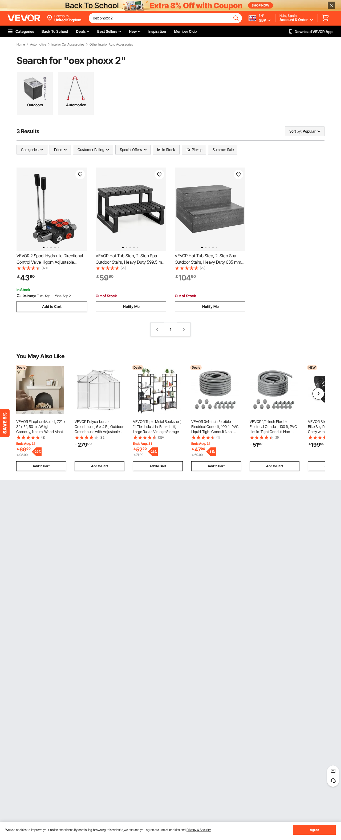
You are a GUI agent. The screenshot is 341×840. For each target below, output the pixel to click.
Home (21, 44)
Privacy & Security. (198, 830)
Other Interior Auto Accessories (111, 44)
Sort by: (295, 131)
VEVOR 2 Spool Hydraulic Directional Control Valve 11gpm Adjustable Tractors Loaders (50, 262)
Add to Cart (52, 306)
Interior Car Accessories (67, 44)
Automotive (38, 44)
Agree (314, 830)
